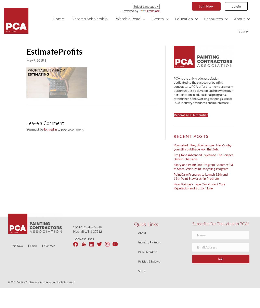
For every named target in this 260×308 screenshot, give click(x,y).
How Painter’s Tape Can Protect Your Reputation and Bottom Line (199, 186)
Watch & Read (128, 19)
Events (158, 19)
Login (33, 245)
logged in (50, 129)
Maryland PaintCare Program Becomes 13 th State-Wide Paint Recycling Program (203, 167)
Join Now (17, 245)
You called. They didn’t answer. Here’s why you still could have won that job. (202, 147)
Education (184, 19)
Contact (49, 245)
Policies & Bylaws (149, 261)
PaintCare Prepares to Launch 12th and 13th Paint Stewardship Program (201, 176)
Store (243, 31)
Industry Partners (149, 242)
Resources (213, 19)
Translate (153, 11)
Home (58, 19)
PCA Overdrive (147, 252)
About (239, 19)
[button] (144, 19)
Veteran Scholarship (90, 19)
